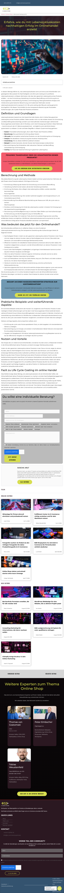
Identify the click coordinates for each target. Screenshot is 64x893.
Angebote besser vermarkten (49, 424)
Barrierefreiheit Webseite (42, 730)
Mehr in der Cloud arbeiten (14, 429)
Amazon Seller (13, 734)
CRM (20, 734)
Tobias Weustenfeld (16, 766)
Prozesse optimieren (27, 427)
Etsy (26, 777)
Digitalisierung (39, 732)
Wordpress (38, 736)
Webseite (45, 734)
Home (3, 14)
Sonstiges (37, 429)
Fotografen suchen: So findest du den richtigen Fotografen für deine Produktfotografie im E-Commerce (15, 545)
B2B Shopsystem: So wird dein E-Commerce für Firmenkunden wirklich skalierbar (46, 545)
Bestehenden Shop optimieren (30, 424)
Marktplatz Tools (22, 779)
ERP (23, 734)
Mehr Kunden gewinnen (12, 427)
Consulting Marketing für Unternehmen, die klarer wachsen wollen (14, 630)
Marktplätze (13, 736)
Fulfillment (12, 779)
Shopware (38, 734)
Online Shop (9, 14)
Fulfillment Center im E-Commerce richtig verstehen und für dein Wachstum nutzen (46, 516)
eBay (20, 777)
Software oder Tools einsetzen (43, 427)
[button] (40, 9)
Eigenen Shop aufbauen (12, 424)
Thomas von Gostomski (15, 723)
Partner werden (28, 429)
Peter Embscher (43, 722)
